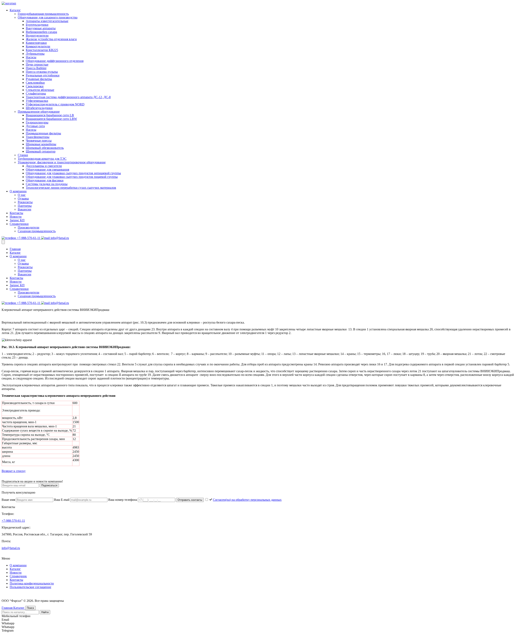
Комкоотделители (38, 46)
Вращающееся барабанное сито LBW (51, 119)
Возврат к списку (14, 471)
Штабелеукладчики (39, 108)
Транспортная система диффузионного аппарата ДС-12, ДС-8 (68, 97)
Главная (15, 249)
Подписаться (49, 485)
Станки (23, 155)
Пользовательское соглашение (30, 587)
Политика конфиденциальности (32, 583)
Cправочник (18, 576)
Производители (28, 227)
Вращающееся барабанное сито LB (50, 115)
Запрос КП (17, 220)
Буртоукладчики (37, 24)
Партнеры (25, 205)
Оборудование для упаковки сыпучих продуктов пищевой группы (72, 176)
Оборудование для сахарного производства (47, 17)
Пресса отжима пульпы (42, 71)
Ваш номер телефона (123, 499)
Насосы (31, 57)
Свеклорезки (35, 86)
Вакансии (24, 209)
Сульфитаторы (36, 93)
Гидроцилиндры (37, 122)
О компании (18, 191)
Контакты (16, 213)
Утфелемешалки (37, 100)
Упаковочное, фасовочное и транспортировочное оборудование (62, 162)
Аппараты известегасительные (47, 21)
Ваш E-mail (62, 499)
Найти (45, 612)
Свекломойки (35, 82)
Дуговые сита (35, 126)
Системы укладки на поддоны (47, 184)
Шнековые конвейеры (41, 144)
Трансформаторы (37, 137)
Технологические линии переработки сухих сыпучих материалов (71, 187)
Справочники (19, 224)
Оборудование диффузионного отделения (54, 61)
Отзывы (23, 198)
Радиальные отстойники (42, 75)
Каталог (15, 10)
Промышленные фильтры (43, 133)
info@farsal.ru (59, 238)
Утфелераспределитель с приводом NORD (55, 104)
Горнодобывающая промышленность (43, 13)
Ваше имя (9, 499)
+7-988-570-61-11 (28, 238)
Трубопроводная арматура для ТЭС (42, 158)
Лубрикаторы (35, 53)
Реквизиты (25, 202)
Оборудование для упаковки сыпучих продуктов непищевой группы (73, 173)
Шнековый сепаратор (40, 151)
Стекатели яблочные (40, 90)
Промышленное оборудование (39, 111)
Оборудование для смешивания (47, 169)
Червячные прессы (39, 140)
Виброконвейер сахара (41, 32)
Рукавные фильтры (39, 79)
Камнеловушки (36, 42)
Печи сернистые (37, 64)
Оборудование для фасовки (44, 180)
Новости (16, 216)
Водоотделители (37, 35)
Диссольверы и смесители (44, 166)
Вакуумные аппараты (41, 28)
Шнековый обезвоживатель (45, 147)
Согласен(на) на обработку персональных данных (247, 499)
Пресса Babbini (36, 68)
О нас (22, 195)
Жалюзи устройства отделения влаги (51, 39)
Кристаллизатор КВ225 (42, 50)
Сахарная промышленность (37, 231)
